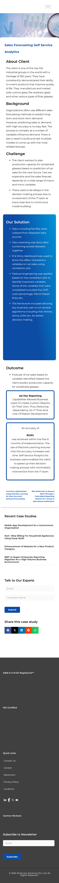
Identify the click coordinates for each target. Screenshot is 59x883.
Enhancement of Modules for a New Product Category (29, 547)
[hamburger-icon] (48, 6)
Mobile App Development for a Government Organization (29, 526)
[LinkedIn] (5, 800)
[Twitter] (13, 800)
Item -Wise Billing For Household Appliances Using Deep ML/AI (29, 537)
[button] (8, 630)
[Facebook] (9, 800)
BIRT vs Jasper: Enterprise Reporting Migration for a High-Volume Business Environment (25, 560)
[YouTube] (17, 800)
